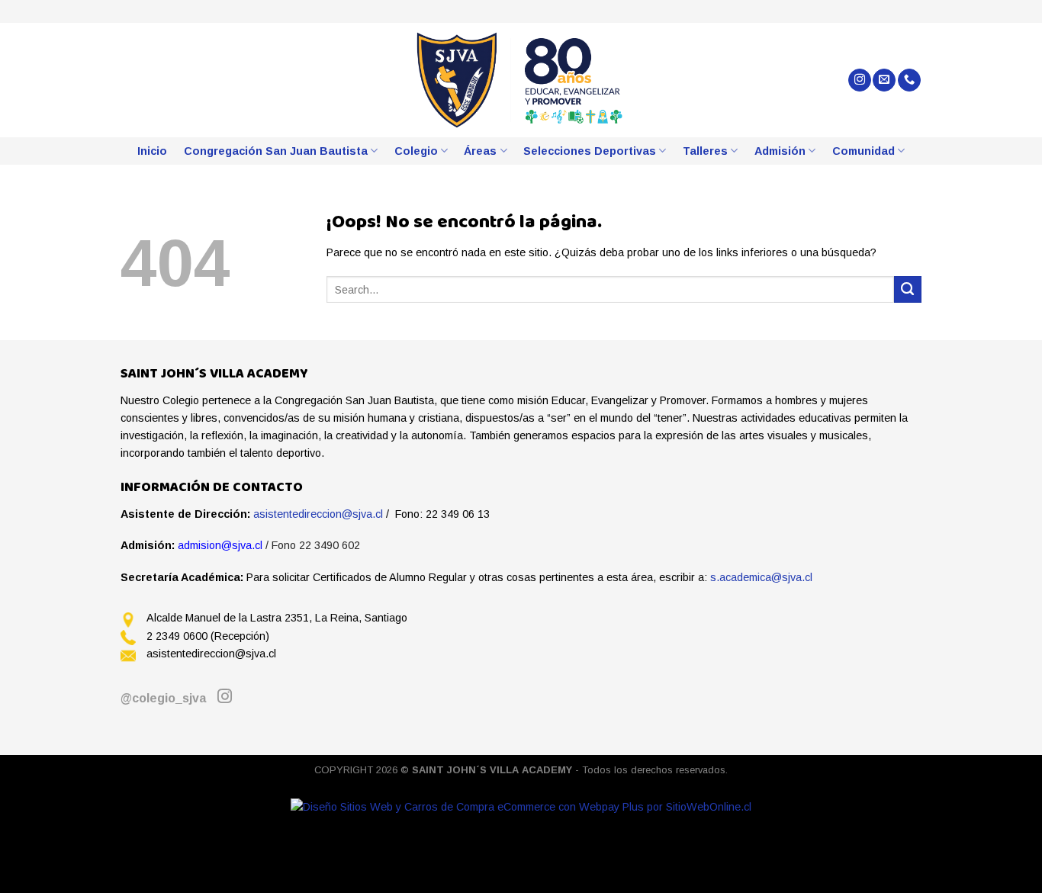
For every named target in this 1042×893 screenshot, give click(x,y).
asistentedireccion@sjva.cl (318, 514)
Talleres (705, 151)
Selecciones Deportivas (589, 151)
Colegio (416, 151)
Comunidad (863, 151)
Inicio (152, 151)
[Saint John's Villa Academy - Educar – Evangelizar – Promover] (521, 80)
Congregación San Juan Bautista (276, 151)
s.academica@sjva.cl (761, 577)
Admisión (780, 151)
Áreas (480, 151)
